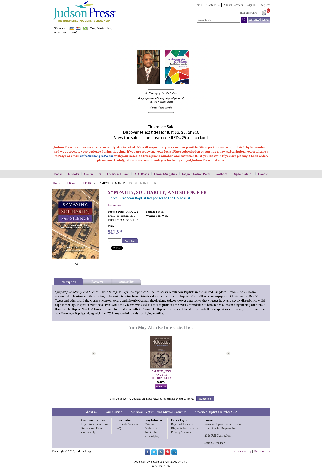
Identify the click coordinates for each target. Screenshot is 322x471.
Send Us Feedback (215, 443)
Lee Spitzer (114, 205)
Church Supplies (165, 174)
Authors (221, 174)
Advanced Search (259, 20)
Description (68, 282)
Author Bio (126, 282)
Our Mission (114, 412)
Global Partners (233, 5)
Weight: (150, 216)
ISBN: (111, 220)
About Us (91, 412)
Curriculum (92, 174)
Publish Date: (116, 211)
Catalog (149, 424)
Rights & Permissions (184, 428)
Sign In (251, 5)
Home (198, 5)
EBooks (71, 183)
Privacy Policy (242, 451)
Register (265, 5)
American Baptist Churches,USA (215, 412)
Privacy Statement (182, 432)
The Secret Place (117, 174)
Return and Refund (93, 428)
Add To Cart (161, 386)
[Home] (84, 22)
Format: (150, 211)
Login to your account (95, 424)
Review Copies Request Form (222, 424)
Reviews (97, 282)
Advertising (152, 436)
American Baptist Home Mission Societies (158, 412)
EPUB (87, 183)
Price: (112, 226)
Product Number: (118, 216)
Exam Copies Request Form (221, 428)
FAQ (118, 428)
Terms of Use (262, 451)
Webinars (151, 428)
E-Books (73, 174)
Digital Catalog (243, 174)
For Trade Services (126, 424)
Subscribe (205, 398)
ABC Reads (141, 174)
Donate (263, 174)
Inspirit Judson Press (196, 174)
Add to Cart (130, 241)
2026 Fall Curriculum (217, 436)
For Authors (152, 432)
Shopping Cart (248, 13)
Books (58, 174)
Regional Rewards (182, 424)
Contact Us (213, 5)
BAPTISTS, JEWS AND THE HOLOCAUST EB (162, 375)
